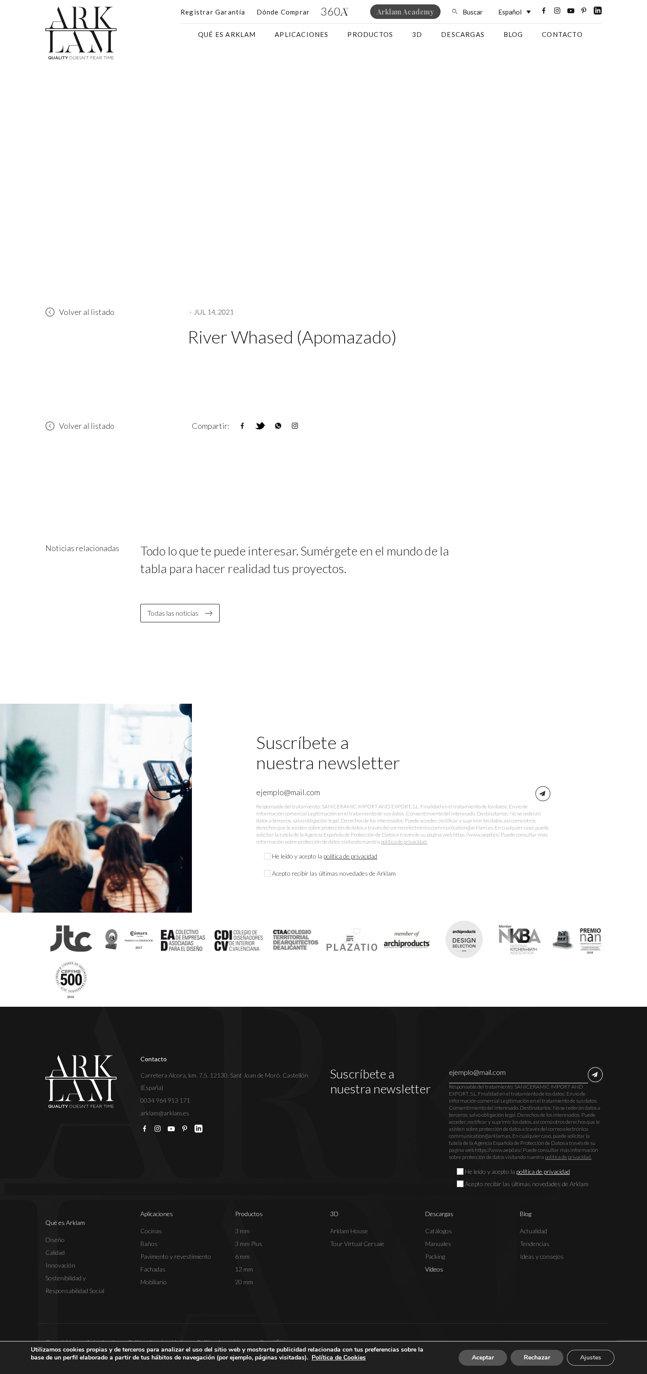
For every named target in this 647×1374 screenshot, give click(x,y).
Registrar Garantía (213, 12)
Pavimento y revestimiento (175, 1256)
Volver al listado (86, 312)
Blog (513, 34)
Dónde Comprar (283, 12)
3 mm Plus (248, 1243)
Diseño (55, 1239)
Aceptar (483, 1357)
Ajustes (590, 1357)
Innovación (60, 1265)
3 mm (242, 1231)
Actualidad (533, 1231)
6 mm (242, 1256)
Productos (370, 34)
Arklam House (349, 1231)
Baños (149, 1243)
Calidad (55, 1252)
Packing (435, 1256)
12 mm (244, 1269)
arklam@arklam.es (164, 1113)
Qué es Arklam (227, 34)
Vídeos (434, 1269)
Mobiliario (153, 1282)
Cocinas (151, 1231)
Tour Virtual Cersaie (357, 1243)
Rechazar (537, 1357)
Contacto (562, 34)
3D (417, 34)
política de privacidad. (404, 841)
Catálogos (438, 1231)
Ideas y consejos (542, 1256)
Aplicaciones (301, 34)
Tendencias (534, 1243)
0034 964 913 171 (165, 1100)
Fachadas (152, 1269)
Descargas (463, 34)
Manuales (438, 1243)
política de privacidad (350, 856)
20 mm (244, 1282)
